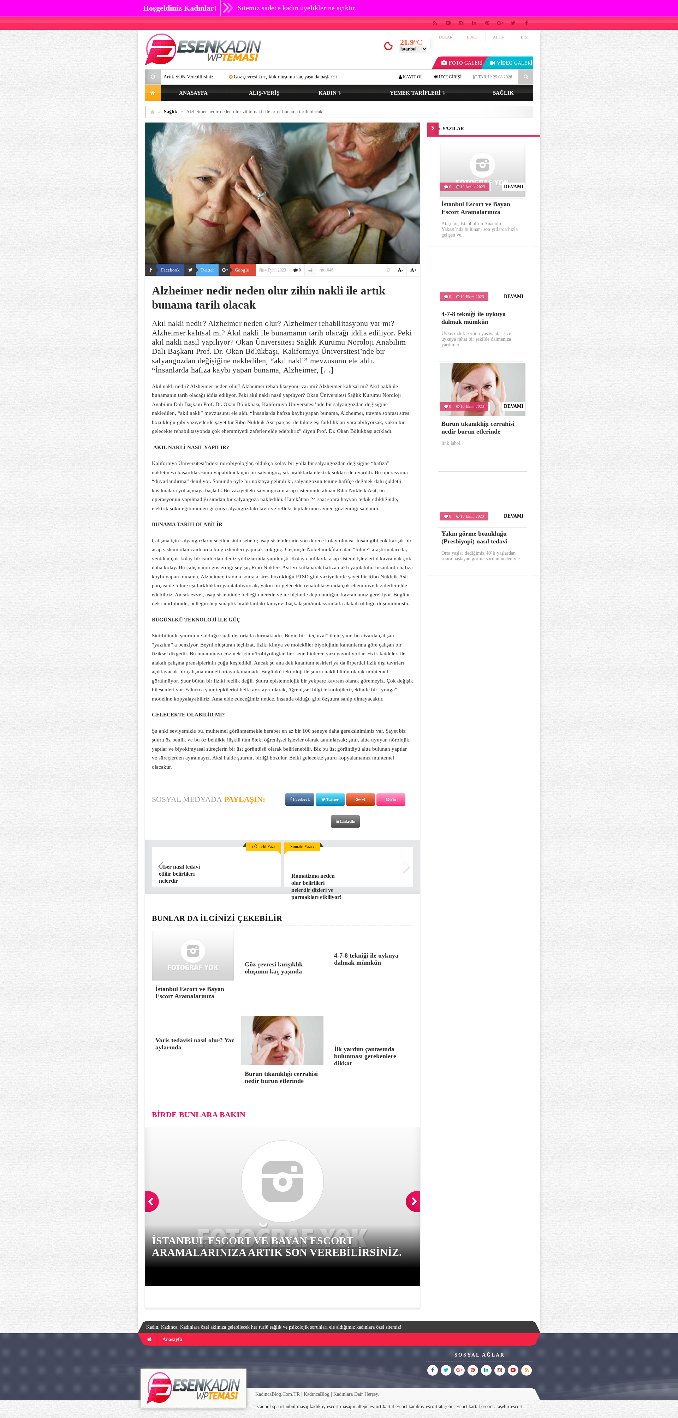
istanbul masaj (294, 1406)
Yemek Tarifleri (415, 93)
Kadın (328, 93)
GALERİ (466, 63)
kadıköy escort (324, 1406)
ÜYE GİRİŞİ (450, 77)
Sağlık (503, 93)
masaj (345, 1406)
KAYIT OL (412, 77)
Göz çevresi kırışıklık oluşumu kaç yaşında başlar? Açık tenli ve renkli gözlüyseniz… (231, 76)
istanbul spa (267, 1406)
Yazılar (453, 128)
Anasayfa (193, 93)
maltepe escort (367, 1406)
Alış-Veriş (264, 93)
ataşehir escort (453, 1406)
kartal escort (395, 1406)
